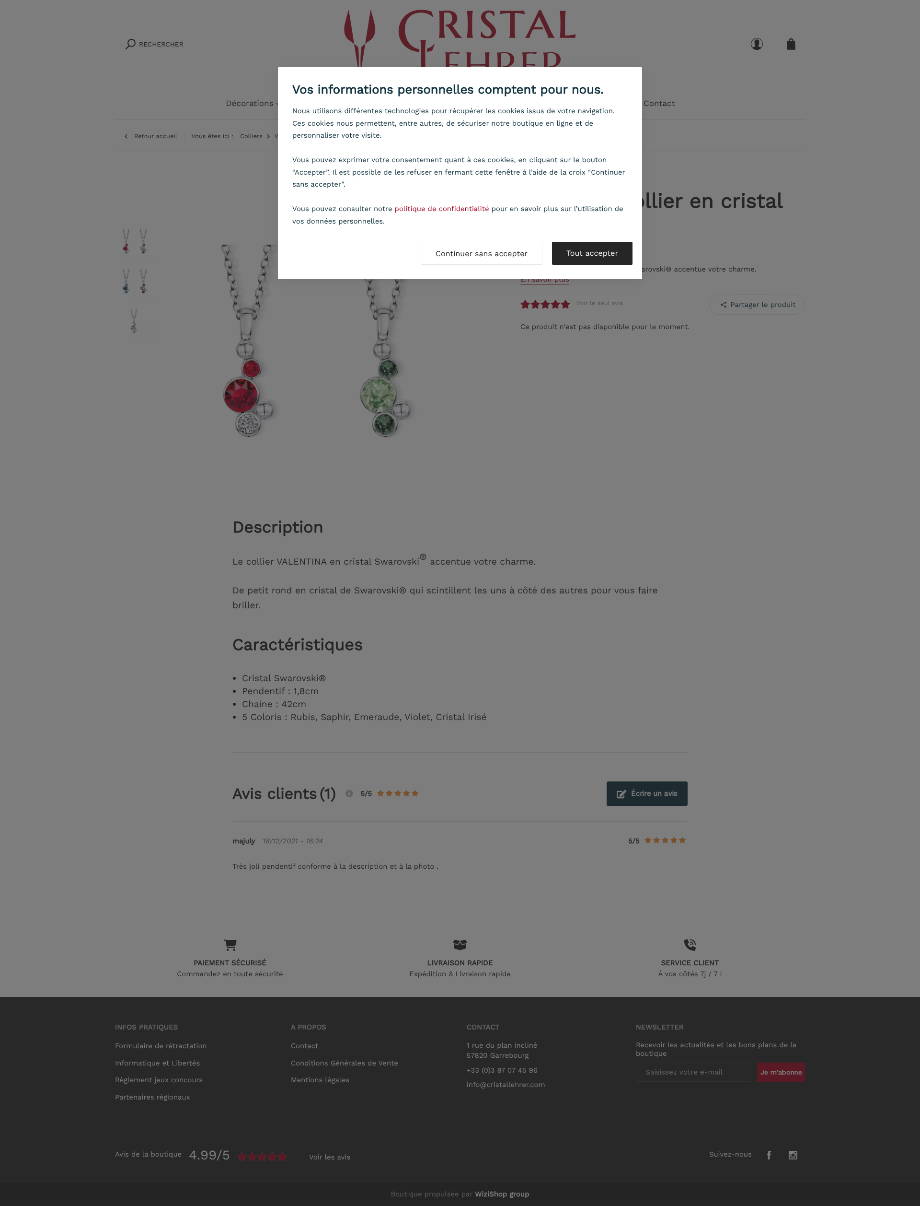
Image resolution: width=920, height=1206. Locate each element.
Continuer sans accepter (482, 253)
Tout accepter (592, 253)
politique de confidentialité (442, 208)
